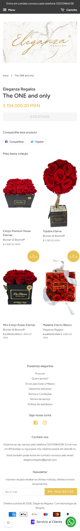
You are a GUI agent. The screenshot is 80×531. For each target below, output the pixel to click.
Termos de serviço (40, 399)
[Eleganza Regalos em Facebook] (35, 423)
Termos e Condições (40, 393)
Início (6, 75)
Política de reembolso (40, 404)
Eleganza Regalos (43, 503)
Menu (11, 10)
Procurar (40, 373)
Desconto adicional (40, 388)
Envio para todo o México (40, 383)
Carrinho (71, 10)
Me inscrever (61, 491)
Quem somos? (40, 378)
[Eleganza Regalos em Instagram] (45, 423)
